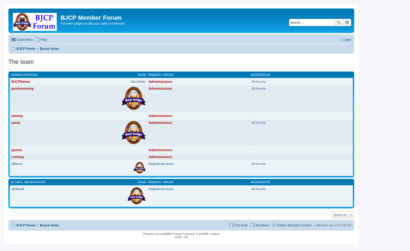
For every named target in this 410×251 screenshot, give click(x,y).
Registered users (161, 164)
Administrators (24, 74)
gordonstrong (22, 88)
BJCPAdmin (20, 81)
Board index (49, 225)
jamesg (17, 116)
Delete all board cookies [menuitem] (294, 225)
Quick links (25, 39)
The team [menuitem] (241, 225)
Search (338, 22)
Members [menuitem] (263, 225)
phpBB (165, 233)
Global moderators (28, 182)
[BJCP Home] (35, 20)
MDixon (17, 164)
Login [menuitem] (347, 39)
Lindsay (17, 157)
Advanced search (347, 22)
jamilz (16, 122)
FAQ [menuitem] (44, 39)
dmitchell (17, 189)
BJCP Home (26, 225)
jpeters (16, 150)
